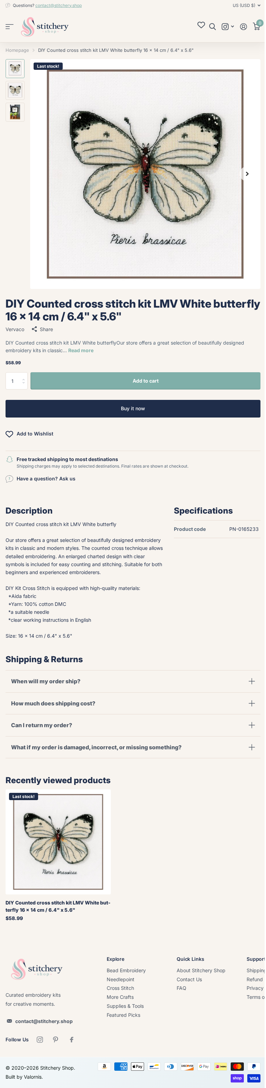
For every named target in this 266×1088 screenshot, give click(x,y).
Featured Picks (123, 1023)
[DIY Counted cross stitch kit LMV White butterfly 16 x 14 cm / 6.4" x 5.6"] (58, 849)
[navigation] (15, 68)
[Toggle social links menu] (227, 27)
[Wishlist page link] (201, 26)
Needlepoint (120, 987)
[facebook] (71, 1047)
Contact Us (189, 987)
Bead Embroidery (126, 978)
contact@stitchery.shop (58, 5)
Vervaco (15, 329)
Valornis (33, 1085)
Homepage (17, 50)
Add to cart (146, 381)
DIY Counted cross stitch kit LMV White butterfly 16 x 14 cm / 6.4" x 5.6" (58, 914)
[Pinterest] (55, 1047)
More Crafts (120, 1005)
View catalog (10, 27)
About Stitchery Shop (201, 978)
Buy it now (133, 408)
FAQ (181, 996)
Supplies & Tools (125, 1014)
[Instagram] (39, 1047)
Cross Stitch (120, 996)
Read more (81, 350)
